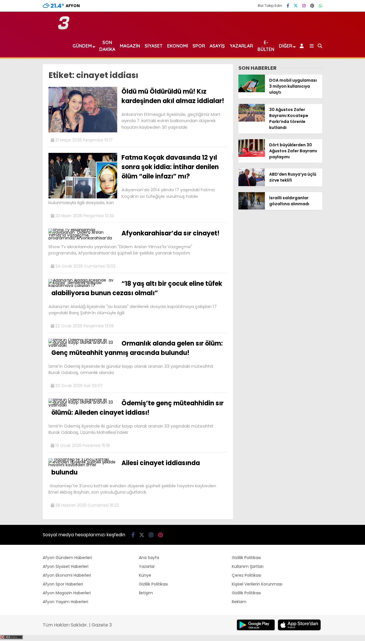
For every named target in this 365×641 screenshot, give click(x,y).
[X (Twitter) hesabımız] (296, 6)
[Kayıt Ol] (303, 45)
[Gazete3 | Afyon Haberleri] (64, 28)
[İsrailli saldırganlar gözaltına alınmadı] (251, 208)
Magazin (130, 46)
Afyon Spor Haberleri (63, 584)
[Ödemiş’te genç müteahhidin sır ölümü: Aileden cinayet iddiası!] (82, 405)
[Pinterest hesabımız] (312, 6)
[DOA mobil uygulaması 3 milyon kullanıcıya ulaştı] (251, 91)
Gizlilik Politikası (153, 584)
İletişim (146, 593)
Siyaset (154, 46)
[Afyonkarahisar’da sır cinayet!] (82, 238)
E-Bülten (265, 46)
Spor (198, 46)
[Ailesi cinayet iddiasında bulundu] (82, 465)
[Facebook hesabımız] (288, 6)
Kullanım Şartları (247, 566)
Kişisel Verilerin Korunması (257, 584)
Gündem (82, 46)
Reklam (239, 602)
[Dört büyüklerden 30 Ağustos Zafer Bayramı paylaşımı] (251, 155)
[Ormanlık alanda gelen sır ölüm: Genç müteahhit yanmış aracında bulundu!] (82, 345)
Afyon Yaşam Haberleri (65, 602)
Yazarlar (241, 46)
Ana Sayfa (149, 557)
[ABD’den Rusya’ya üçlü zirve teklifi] (251, 185)
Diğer (285, 46)
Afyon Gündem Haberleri (67, 557)
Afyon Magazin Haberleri (67, 593)
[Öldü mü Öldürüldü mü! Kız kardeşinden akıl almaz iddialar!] (82, 131)
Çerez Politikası (246, 575)
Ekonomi (177, 46)
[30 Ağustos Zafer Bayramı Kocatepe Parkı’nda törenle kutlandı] (251, 120)
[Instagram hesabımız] (304, 6)
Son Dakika (107, 46)
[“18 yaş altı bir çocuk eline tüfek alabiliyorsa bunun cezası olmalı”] (82, 285)
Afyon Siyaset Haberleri (65, 566)
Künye (145, 575)
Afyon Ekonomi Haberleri (67, 575)
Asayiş (217, 46)
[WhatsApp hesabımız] (320, 6)
